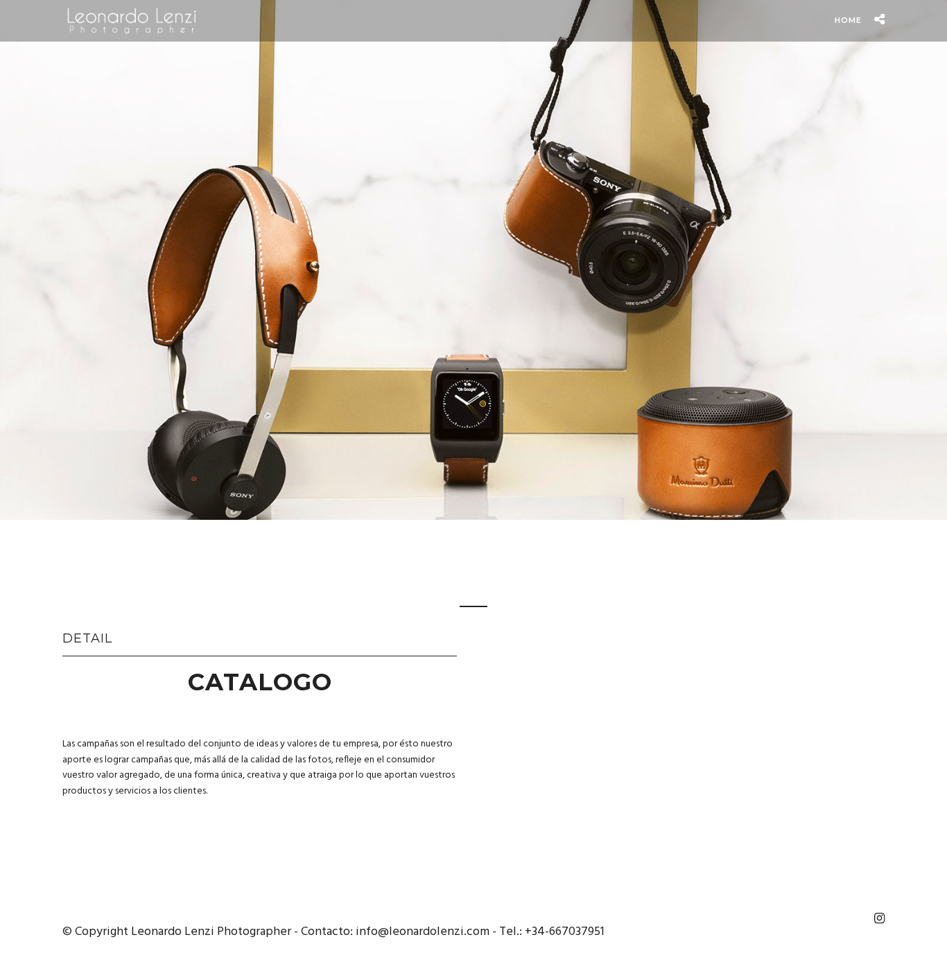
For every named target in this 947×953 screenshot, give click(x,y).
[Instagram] (879, 918)
